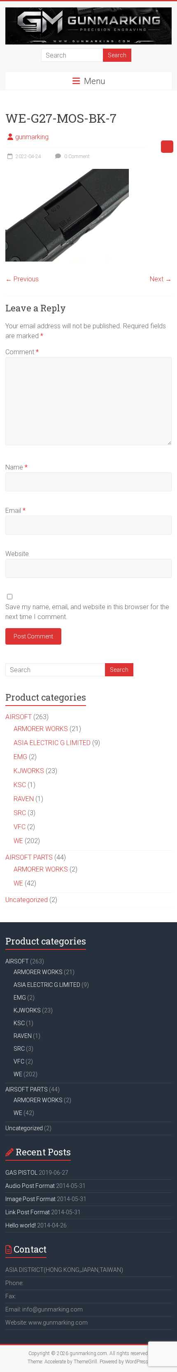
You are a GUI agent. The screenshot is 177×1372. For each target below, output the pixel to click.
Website (17, 554)
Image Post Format (30, 1199)
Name (16, 467)
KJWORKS (29, 771)
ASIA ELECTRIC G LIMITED (52, 743)
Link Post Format (27, 1212)
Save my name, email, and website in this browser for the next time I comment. (87, 612)
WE (18, 841)
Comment (22, 352)
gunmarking (32, 137)
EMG (20, 757)
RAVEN (24, 799)
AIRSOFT (18, 717)
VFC (20, 827)
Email (15, 510)
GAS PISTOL (21, 1172)
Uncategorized (26, 900)
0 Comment (76, 156)
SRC (20, 813)
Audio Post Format (30, 1186)
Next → (161, 279)
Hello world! (20, 1225)
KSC (20, 785)
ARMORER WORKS (41, 729)
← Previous (22, 279)
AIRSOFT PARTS (29, 857)
